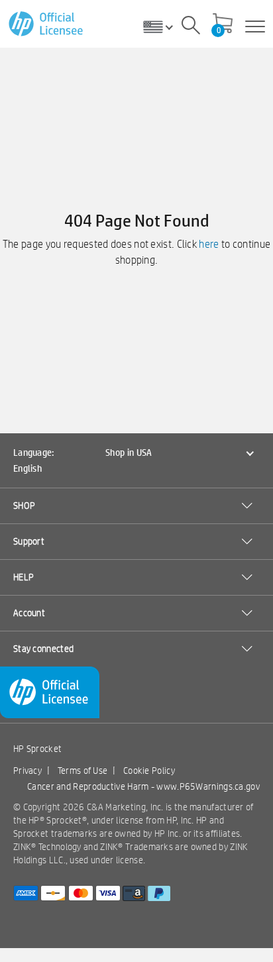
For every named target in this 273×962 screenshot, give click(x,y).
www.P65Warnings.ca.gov (208, 786)
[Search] (190, 27)
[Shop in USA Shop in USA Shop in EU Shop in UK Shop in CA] (163, 26)
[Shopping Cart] (222, 24)
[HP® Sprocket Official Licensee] (46, 24)
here (209, 244)
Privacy (27, 770)
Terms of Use (83, 770)
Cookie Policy (149, 770)
